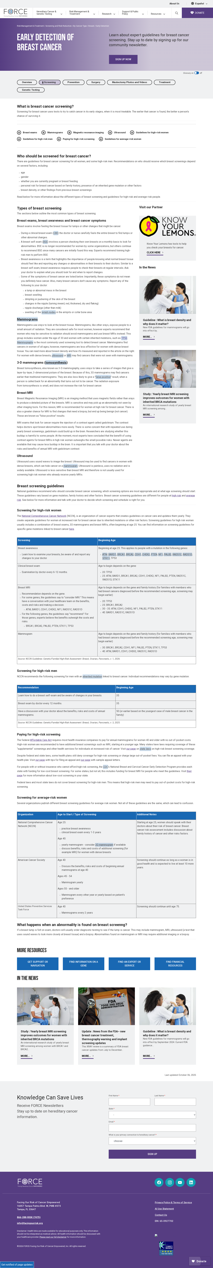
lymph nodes (49, 312)
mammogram (70, 465)
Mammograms (27, 319)
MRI (69, 355)
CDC (105, 766)
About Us (174, 3)
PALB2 (167, 554)
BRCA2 (130, 554)
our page (131, 748)
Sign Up (152, 1154)
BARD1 (112, 554)
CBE (55, 233)
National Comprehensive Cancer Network (44, 515)
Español (200, 3)
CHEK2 (146, 554)
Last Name (160, 1096)
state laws (145, 748)
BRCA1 (121, 554)
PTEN (154, 554)
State (111, 1109)
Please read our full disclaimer (52, 1237)
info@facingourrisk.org (30, 1223)
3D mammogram (104, 844)
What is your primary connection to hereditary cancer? (133, 1135)
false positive (103, 376)
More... (147, 336)
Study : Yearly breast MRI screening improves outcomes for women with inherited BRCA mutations (166, 397)
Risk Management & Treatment (30, 26)
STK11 (106, 558)
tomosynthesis (56, 362)
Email (112, 1122)
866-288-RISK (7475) (29, 1217)
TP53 (124, 338)
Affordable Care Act (41, 740)
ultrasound (57, 355)
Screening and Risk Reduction (59, 26)
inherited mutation (92, 676)
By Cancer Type (80, 26)
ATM (104, 554)
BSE (45, 241)
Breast (91, 26)
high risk (176, 495)
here (71, 529)
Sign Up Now (123, 59)
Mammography (25, 342)
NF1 (160, 554)
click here (154, 252)
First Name (114, 1096)
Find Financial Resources (175, 963)
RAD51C (177, 554)
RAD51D (187, 554)
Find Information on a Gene (83, 963)
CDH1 (138, 554)
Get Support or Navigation (38, 963)
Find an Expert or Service (129, 963)
